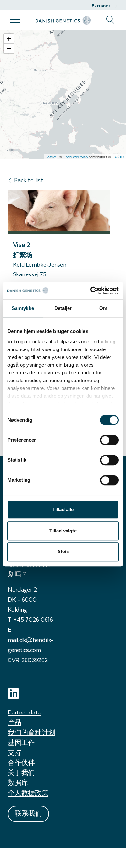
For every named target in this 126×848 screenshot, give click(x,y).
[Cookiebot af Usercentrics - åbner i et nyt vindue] (91, 290)
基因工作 (21, 742)
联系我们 (28, 813)
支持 (14, 752)
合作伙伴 (21, 762)
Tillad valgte (63, 530)
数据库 (18, 782)
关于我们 (21, 772)
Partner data (24, 712)
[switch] (109, 440)
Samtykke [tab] (23, 308)
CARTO (118, 156)
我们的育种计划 (31, 732)
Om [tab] (103, 308)
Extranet (101, 5)
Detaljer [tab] (63, 308)
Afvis (63, 551)
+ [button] (9, 39)
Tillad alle (63, 509)
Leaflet (51, 156)
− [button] (9, 48)
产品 (14, 722)
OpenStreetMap (75, 156)
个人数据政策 (28, 793)
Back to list (28, 180)
